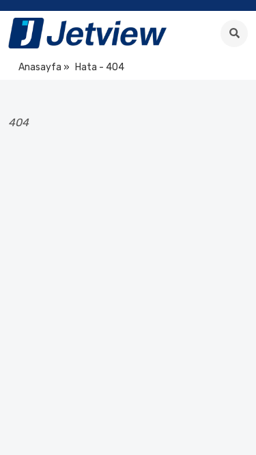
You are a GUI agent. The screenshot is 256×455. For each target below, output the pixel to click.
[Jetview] (87, 33)
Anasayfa (39, 67)
